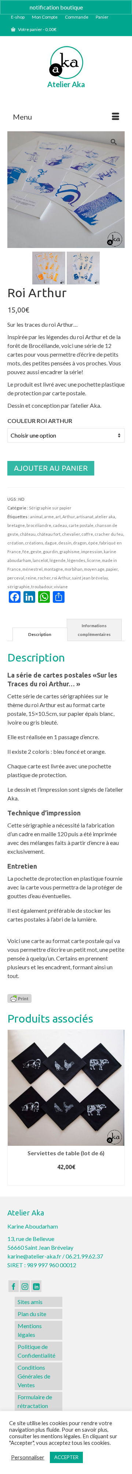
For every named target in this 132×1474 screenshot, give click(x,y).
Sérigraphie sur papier (50, 507)
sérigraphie (18, 586)
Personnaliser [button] (27, 1457)
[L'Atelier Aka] (66, 62)
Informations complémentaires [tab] (94, 630)
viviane (61, 586)
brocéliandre (38, 525)
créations (34, 542)
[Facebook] (13, 1286)
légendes (76, 560)
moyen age (94, 569)
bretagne (16, 525)
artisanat (85, 516)
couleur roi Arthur (39, 420)
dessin (65, 542)
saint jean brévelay (90, 577)
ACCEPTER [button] (66, 1457)
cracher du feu (109, 534)
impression (91, 551)
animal (36, 516)
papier (112, 569)
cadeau (60, 525)
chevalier (71, 534)
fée (25, 551)
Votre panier (36, 29)
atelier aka (105, 516)
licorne (93, 560)
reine (31, 577)
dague (51, 542)
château (28, 534)
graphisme (69, 551)
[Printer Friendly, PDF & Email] (19, 997)
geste (35, 551)
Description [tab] (39, 634)
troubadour (41, 586)
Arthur (68, 516)
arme (49, 516)
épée (93, 542)
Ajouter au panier (51, 468)
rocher (44, 577)
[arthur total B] (83, 267)
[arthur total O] (48, 267)
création (15, 542)
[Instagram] (25, 1286)
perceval (15, 577)
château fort (48, 534)
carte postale (81, 525)
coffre (87, 534)
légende (58, 560)
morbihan (73, 569)
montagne (53, 569)
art (58, 516)
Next (118, 1107)
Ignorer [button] (93, 7)
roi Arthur (61, 577)
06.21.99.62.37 (84, 1256)
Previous (13, 1107)
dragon (80, 542)
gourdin (50, 551)
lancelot (40, 560)
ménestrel (32, 569)
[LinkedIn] (36, 1286)
